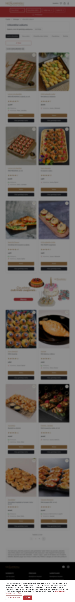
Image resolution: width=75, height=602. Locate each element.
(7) (50, 101)
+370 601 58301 (10, 576)
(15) (18, 358)
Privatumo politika (34, 580)
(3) (17, 175)
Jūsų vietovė (14, 10)
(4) (50, 432)
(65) (18, 101)
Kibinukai (43, 351)
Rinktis (21, 115)
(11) (17, 506)
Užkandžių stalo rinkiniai (40, 36)
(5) (50, 249)
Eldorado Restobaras (47, 499)
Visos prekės (26, 36)
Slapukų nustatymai (14, 597)
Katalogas (16, 19)
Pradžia (8, 19)
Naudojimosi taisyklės (35, 576)
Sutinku (28, 597)
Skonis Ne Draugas (13, 242)
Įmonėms (55, 3)
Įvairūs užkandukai (12, 36)
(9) (50, 358)
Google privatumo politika (13, 593)
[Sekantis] (44, 539)
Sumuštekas (11, 425)
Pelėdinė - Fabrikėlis (47, 425)
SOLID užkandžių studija (48, 94)
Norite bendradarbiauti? (57, 580)
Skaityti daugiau (60, 591)
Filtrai (19, 43)
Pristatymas (38, 14)
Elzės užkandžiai (46, 168)
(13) (17, 432)
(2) (50, 506)
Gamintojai (38, 29)
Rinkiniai (65, 36)
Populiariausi (55, 36)
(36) (50, 175)
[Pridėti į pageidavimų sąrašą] (34, 55)
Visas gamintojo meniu (21, 120)
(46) (18, 249)
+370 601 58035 (10, 580)
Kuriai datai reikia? (32, 10)
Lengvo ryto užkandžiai (15, 94)
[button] (61, 3)
